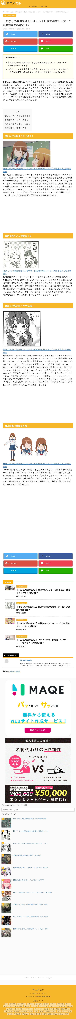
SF (6, 1004)
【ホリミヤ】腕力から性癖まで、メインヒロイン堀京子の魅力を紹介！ (33, 892)
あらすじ (13, 1004)
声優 (35, 1011)
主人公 (46, 1009)
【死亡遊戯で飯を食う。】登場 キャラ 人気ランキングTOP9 (30, 867)
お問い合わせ (46, 996)
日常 (64, 1011)
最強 (69, 1011)
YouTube (26, 978)
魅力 (61, 1014)
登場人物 (17, 1014)
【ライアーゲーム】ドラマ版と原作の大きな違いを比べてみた (31, 916)
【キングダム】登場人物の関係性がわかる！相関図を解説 (29, 819)
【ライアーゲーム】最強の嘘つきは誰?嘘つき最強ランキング (30, 831)
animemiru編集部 (26, 660)
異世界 (10, 1014)
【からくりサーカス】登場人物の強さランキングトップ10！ (30, 843)
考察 (44, 1014)
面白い (55, 1014)
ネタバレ (62, 1006)
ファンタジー (19, 1009)
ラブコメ (29, 1009)
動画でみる (65, 1009)
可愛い (16, 1011)
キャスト (60, 1004)
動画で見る (8, 1011)
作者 (52, 1009)
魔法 (66, 1014)
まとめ (46, 1004)
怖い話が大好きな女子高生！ (17, 116)
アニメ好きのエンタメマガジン (38, 993)
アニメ (53, 1004)
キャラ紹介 (18, 1006)
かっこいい (21, 1004)
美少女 (38, 1014)
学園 (41, 1011)
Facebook (41, 978)
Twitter (33, 978)
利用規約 (38, 996)
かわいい (30, 1004)
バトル (69, 1006)
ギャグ (27, 1006)
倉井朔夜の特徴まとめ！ (15, 128)
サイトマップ (30, 996)
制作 (57, 1009)
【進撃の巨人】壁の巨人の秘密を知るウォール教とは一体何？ (31, 929)
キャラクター (8, 1006)
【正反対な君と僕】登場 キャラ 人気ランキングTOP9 (28, 880)
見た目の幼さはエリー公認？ (17, 124)
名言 (30, 1011)
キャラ (68, 1004)
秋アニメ (25, 1014)
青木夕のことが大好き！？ (16, 120)
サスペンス (43, 1006)
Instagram (49, 978)
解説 (49, 1014)
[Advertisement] (38, 217)
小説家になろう (50, 1011)
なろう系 (39, 1004)
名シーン (24, 1011)
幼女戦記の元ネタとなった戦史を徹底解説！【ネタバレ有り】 (31, 904)
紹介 (32, 1014)
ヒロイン (10, 1009)
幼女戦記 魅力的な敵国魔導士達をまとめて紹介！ (27, 855)
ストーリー (53, 1006)
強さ (59, 1011)
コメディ (34, 1006)
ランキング (38, 1009)
